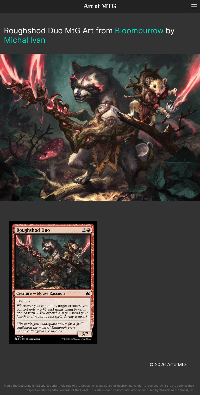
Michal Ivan (25, 40)
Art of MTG (100, 6)
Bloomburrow (139, 30)
